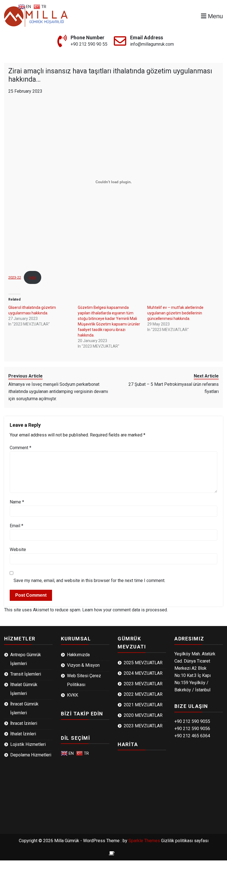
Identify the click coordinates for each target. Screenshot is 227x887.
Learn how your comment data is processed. (125, 609)
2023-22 (14, 277)
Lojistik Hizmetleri (28, 744)
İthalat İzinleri (23, 733)
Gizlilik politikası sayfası (184, 840)
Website (18, 549)
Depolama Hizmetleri (30, 754)
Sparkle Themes (144, 840)
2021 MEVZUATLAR (143, 704)
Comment (20, 447)
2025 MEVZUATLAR (143, 662)
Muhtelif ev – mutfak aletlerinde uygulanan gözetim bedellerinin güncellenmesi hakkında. (175, 313)
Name (17, 502)
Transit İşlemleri (25, 674)
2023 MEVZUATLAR (143, 683)
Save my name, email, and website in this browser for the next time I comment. (89, 580)
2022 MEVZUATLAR (143, 694)
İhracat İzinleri (23, 723)
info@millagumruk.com (152, 44)
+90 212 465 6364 (192, 735)
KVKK (72, 695)
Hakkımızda (78, 654)
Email (16, 525)
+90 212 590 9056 (192, 728)
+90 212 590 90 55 (89, 44)
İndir (32, 277)
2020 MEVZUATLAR (143, 715)
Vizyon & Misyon (83, 665)
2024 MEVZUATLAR (143, 673)
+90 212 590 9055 (192, 721)
